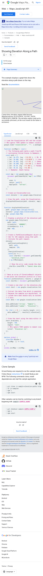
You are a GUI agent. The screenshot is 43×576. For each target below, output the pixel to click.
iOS (3, 501)
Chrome (4, 544)
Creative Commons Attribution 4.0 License (20, 439)
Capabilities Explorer (8, 486)
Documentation (9, 35)
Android (4, 498)
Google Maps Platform (23, 33)
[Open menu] (3, 2)
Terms (4, 566)
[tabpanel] (21, 249)
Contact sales (24, 14)
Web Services (6, 508)
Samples (7, 38)
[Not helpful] (17, 42)
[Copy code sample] (39, 138)
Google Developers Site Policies (16, 443)
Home (3, 33)
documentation (14, 85)
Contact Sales (6, 521)
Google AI (5, 554)
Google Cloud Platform (9, 551)
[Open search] (33, 2)
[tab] (7, 133)
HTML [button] (35, 134)
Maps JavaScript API (19, 9)
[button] (21, 69)
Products (10, 33)
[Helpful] (14, 42)
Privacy (10, 566)
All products (5, 557)
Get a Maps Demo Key (13, 21)
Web (4, 9)
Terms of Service (7, 527)
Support (4, 524)
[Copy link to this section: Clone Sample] (17, 367)
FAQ (3, 482)
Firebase (4, 547)
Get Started (8, 14)
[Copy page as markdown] (11, 55)
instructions (16, 374)
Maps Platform (24, 2)
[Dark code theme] (36, 138)
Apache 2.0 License (27, 441)
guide (20, 356)
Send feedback (9, 46)
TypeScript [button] (7, 134)
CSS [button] (28, 134)
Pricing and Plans (7, 517)
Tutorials (4, 489)
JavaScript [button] (19, 134)
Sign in (38, 2)
